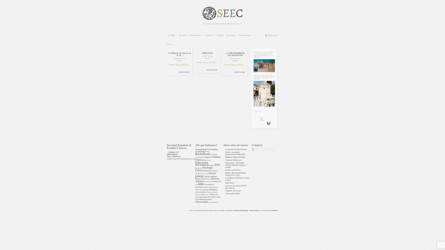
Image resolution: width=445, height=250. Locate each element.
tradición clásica (205, 199)
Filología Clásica (204, 169)
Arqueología (200, 151)
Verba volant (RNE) (232, 193)
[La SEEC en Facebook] (256, 119)
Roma (212, 194)
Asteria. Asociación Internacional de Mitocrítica (235, 153)
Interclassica (229, 182)
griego (199, 175)
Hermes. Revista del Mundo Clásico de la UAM (235, 174)
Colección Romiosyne (233, 160)
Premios (220, 35)
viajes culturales (213, 202)
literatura (199, 186)
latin (196, 184)
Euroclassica (198, 168)
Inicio (169, 44)
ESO (217, 165)
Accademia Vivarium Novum (236, 149)
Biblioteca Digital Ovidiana (235, 157)
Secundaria (231, 35)
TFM (196, 199)
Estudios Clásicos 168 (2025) (178, 65)
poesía (197, 192)
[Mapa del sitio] (263, 123)
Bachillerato (203, 154)
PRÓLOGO (207, 53)
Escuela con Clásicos (233, 170)
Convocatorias (245, 35)
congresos (207, 157)
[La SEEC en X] (261, 119)
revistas (208, 194)
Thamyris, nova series (233, 190)
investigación (216, 181)
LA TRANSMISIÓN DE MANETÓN (235, 54)
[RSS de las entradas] (259, 123)
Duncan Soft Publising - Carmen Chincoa (246, 210)
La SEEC (172, 35)
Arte (207, 151)
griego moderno (211, 176)
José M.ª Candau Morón (207, 57)
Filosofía (207, 170)
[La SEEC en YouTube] (271, 119)
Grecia (212, 173)
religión (202, 194)
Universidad (201, 201)
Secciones (183, 35)
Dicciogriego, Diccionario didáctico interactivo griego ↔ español (236, 164)
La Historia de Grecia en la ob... (180, 54)
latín (201, 183)
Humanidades (207, 181)
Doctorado (207, 160)
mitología (205, 189)
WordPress (275, 210)
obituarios (213, 189)
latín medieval (209, 184)
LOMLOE (206, 187)
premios (203, 192)
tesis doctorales (214, 196)
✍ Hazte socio (271, 35)
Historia (209, 179)
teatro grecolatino (201, 197)
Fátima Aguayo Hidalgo (235, 59)
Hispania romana (200, 179)
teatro (216, 194)
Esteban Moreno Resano (179, 59)
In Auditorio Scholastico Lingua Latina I (237, 179)
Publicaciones (196, 35)
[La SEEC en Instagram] (267, 119)
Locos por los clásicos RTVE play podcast (236, 186)
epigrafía (212, 165)
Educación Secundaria (202, 163)
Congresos (210, 35)
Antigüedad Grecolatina (206, 149)
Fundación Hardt (204, 173)
